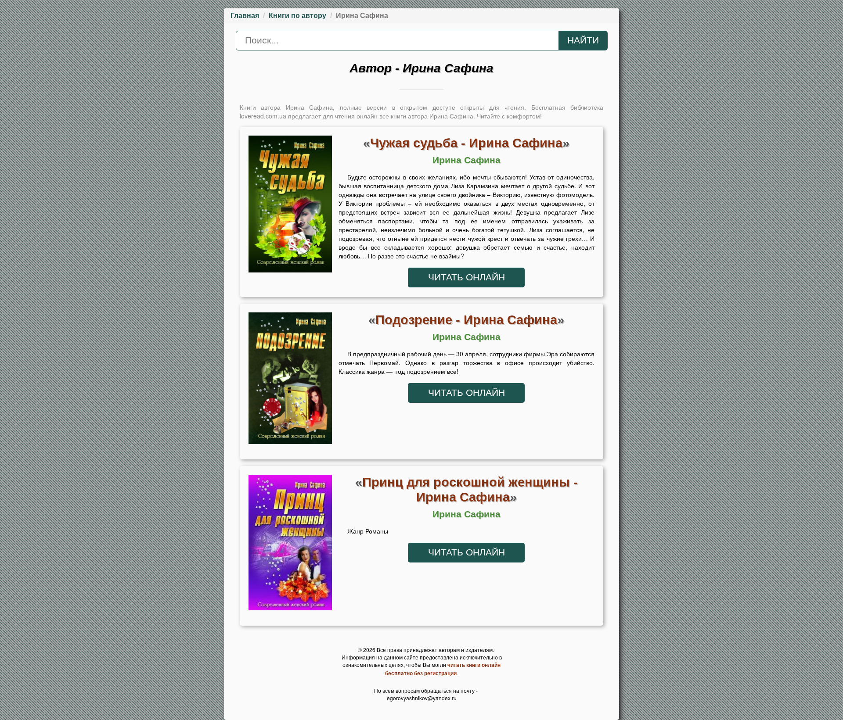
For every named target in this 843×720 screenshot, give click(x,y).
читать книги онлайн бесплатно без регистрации (443, 669)
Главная (245, 15)
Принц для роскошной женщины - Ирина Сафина (470, 489)
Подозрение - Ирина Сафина (466, 319)
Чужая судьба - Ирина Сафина (466, 143)
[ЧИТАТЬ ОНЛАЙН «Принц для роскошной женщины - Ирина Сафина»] (290, 545)
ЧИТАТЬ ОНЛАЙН (466, 277)
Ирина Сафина (466, 160)
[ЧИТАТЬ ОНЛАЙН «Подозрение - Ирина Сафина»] (290, 380)
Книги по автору (297, 15)
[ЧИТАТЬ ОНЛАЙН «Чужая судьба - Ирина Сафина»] (290, 206)
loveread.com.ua (263, 115)
